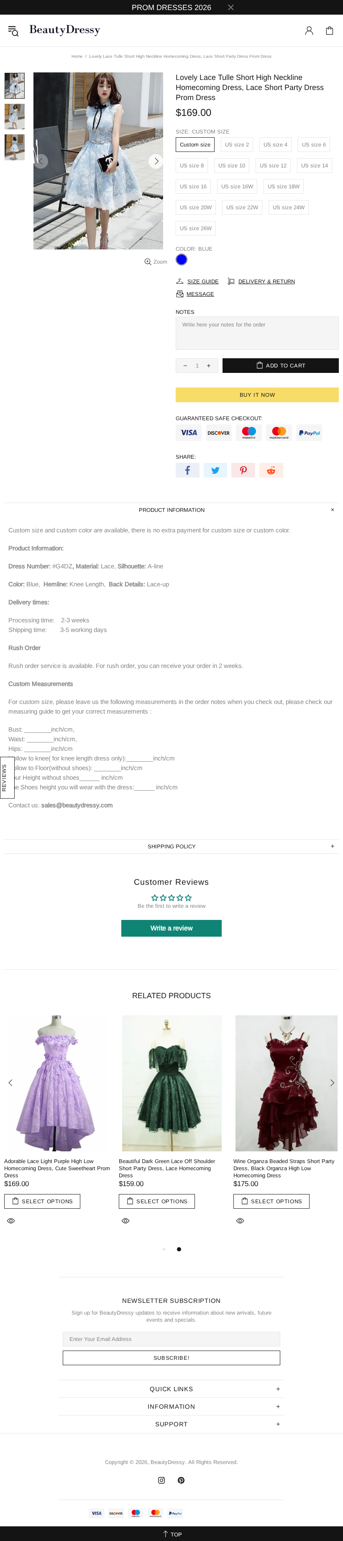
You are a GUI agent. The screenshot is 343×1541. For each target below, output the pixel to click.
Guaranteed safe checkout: (219, 418)
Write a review (172, 928)
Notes (185, 312)
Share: (186, 457)
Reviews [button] (4, 778)
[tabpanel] (57, 1129)
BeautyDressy (65, 30)
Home (77, 56)
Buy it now (257, 395)
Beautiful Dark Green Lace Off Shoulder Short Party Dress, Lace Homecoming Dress (167, 1168)
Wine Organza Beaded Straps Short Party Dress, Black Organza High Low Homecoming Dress (284, 1168)
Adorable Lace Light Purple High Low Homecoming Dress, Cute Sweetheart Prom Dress (57, 1168)
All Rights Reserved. (213, 1462)
